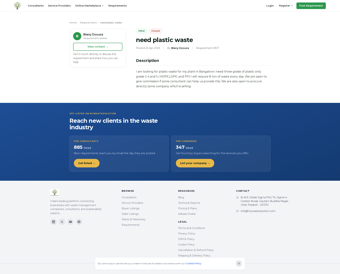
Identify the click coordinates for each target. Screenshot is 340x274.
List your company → (195, 163)
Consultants (36, 5)
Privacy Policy (186, 233)
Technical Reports (189, 202)
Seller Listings (130, 213)
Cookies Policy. (193, 263)
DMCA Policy (186, 239)
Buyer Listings (130, 208)
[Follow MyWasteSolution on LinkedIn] (53, 222)
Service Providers (59, 5)
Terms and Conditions (191, 228)
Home (73, 22)
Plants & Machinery (134, 219)
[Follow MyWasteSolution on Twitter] (62, 222)
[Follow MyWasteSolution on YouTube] (70, 222)
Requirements (117, 5)
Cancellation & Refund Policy (196, 250)
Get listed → (86, 163)
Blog (181, 197)
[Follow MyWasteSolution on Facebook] (79, 222)
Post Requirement (311, 5)
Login (270, 5)
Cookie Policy (186, 244)
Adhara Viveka (187, 213)
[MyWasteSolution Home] (82, 192)
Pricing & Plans (187, 208)
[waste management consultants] (17, 5)
